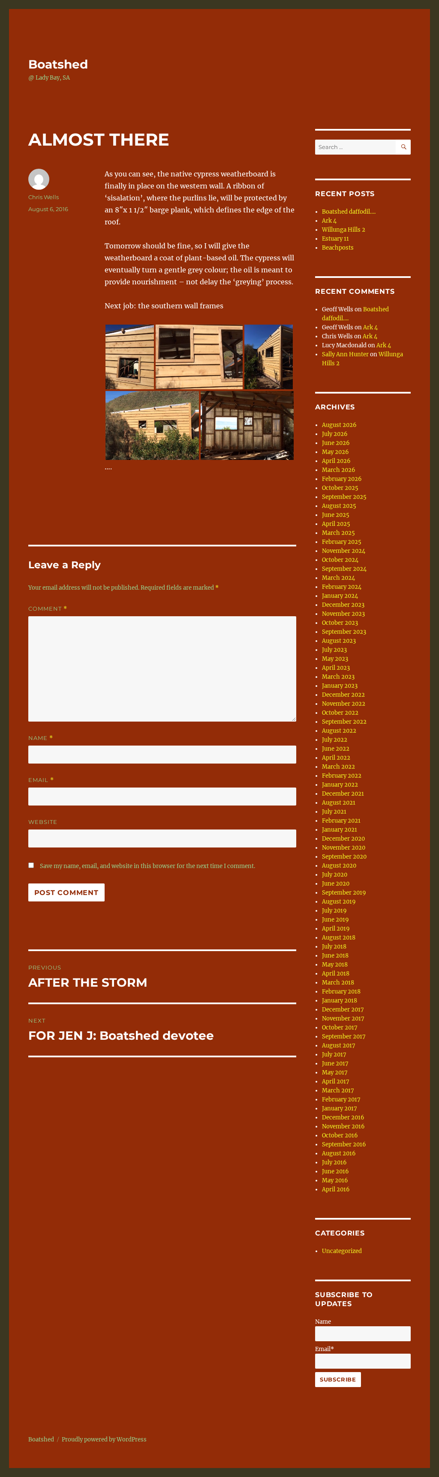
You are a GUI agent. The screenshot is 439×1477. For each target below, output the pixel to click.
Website (42, 821)
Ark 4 (329, 220)
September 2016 (344, 1144)
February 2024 (341, 587)
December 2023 (343, 605)
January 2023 (340, 685)
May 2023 (335, 658)
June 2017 (335, 1063)
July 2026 (335, 434)
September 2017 (344, 1036)
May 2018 (335, 964)
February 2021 (341, 820)
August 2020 (339, 865)
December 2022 (343, 694)
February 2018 (341, 991)
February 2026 (342, 479)
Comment (47, 608)
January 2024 (340, 596)
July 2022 (334, 739)
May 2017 (335, 1072)
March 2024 (338, 578)
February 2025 (341, 542)
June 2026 (336, 443)
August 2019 (339, 901)
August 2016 (339, 1153)
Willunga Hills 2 (343, 229)
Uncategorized (342, 1251)
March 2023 (338, 676)
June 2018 (335, 955)
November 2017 (343, 1018)
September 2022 (344, 721)
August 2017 (338, 1045)
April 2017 (335, 1081)
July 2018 (334, 946)
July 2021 (334, 811)
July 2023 (334, 649)
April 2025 (336, 524)
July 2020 (334, 874)
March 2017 (338, 1090)
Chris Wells (43, 197)
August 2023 (339, 641)
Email (41, 780)
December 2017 (343, 1009)
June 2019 (335, 919)
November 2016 (343, 1126)
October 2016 (340, 1135)
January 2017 (339, 1108)
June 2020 (335, 883)
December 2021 (343, 793)
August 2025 (339, 506)
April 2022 (336, 757)
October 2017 (340, 1027)
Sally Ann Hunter (345, 354)
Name (40, 738)
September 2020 (344, 856)
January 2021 (339, 829)
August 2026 (339, 425)
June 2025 (335, 515)
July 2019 (334, 910)
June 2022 (335, 748)
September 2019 (344, 892)
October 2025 (340, 488)
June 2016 (335, 1171)
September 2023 (344, 632)
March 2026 (338, 470)
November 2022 (343, 703)
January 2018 (339, 1000)
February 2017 (341, 1099)
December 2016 (343, 1117)
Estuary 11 (335, 238)
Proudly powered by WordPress (104, 1439)
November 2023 (343, 614)
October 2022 (340, 712)
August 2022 (339, 730)
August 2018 (338, 937)
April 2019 (336, 928)
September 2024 (344, 569)
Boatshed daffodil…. (349, 211)
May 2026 (335, 452)
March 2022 (338, 766)
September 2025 (344, 497)
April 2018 (335, 973)
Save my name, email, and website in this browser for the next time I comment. (147, 866)
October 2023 (340, 623)
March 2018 (338, 982)
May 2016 (335, 1180)
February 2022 (341, 775)
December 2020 (343, 838)
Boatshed (58, 64)
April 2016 (336, 1189)
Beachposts (338, 247)
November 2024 (343, 551)
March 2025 (338, 533)
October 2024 (340, 560)
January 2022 (340, 784)
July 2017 (334, 1054)
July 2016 (334, 1162)
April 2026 (336, 461)
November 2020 (343, 847)
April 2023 (336, 667)
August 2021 (338, 802)
